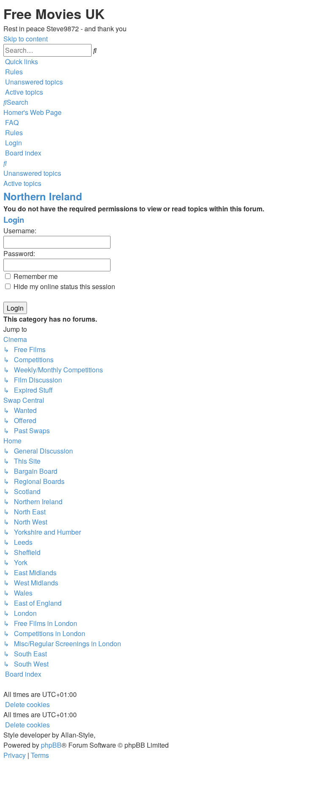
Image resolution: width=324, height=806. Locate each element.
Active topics (22, 183)
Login (13, 219)
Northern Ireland (42, 196)
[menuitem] (13, 72)
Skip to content (25, 39)
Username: (19, 230)
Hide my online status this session (63, 286)
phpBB (51, 745)
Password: (19, 253)
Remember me (35, 276)
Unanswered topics (32, 173)
